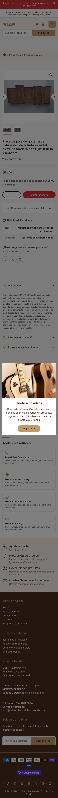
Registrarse (29, 428)
